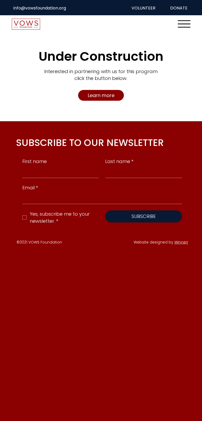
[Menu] (184, 24)
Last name (119, 161)
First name (34, 161)
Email (30, 187)
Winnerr (181, 242)
